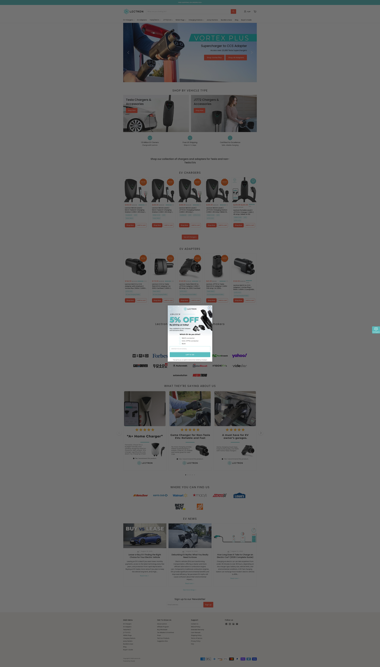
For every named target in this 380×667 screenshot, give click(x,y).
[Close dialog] (209, 308)
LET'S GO (190, 355)
